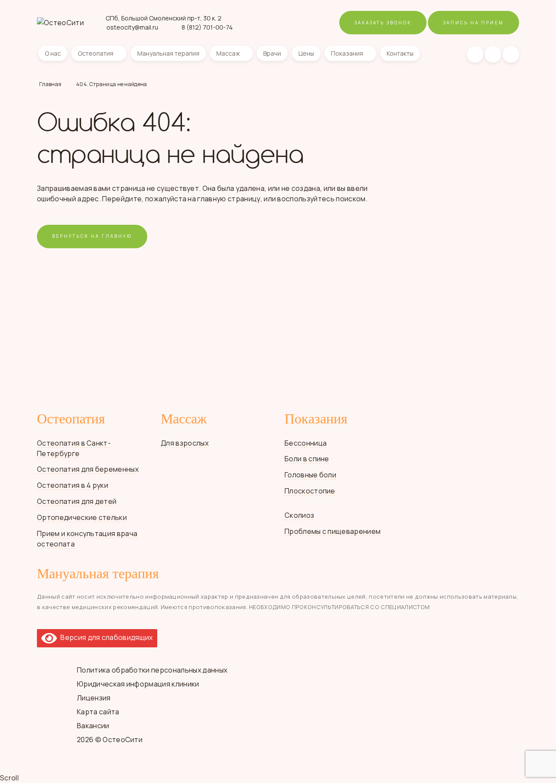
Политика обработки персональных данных (152, 670)
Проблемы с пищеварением (333, 531)
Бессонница (306, 443)
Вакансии (93, 725)
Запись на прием (473, 23)
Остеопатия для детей (76, 501)
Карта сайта (98, 711)
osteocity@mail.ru (132, 27)
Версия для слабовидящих (105, 637)
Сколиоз (299, 515)
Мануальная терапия (168, 53)
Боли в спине (307, 458)
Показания (347, 53)
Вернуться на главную (92, 236)
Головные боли (310, 475)
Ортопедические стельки (82, 517)
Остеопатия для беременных (88, 469)
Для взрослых (184, 443)
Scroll (9, 778)
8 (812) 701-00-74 (207, 27)
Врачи (272, 53)
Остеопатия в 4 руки (72, 485)
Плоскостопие (310, 491)
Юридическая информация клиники (138, 684)
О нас (53, 53)
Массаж (228, 53)
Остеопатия (95, 53)
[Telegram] (511, 54)
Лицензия (94, 698)
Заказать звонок (382, 23)
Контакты (400, 53)
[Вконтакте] (475, 54)
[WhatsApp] (493, 54)
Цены (306, 53)
